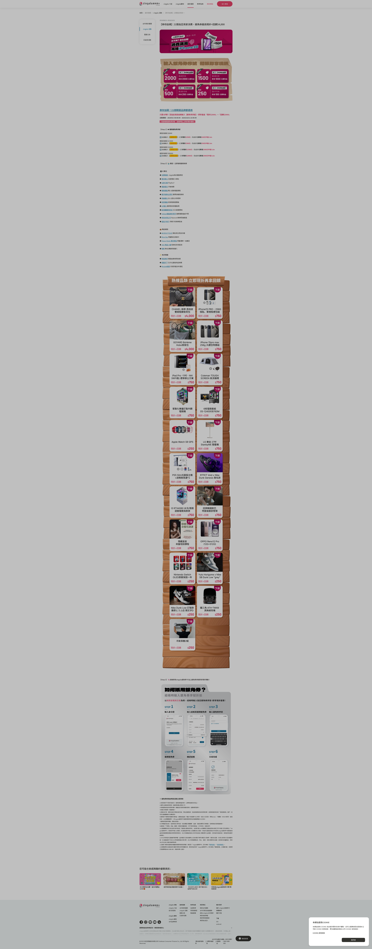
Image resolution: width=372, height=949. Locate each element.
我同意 (353, 940)
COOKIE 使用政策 (319, 933)
